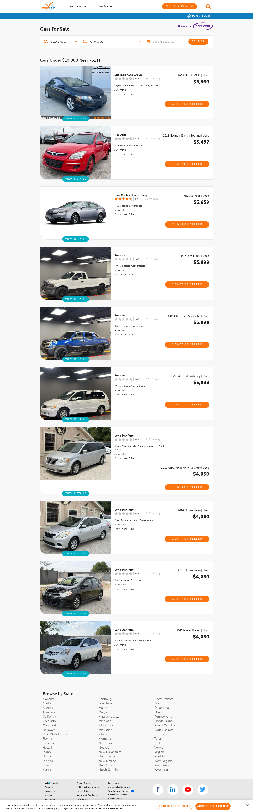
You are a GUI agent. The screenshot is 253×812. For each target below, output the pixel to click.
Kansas (47, 769)
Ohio (157, 703)
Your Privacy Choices (118, 791)
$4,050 (201, 474)
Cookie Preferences (117, 795)
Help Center (82, 799)
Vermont (160, 747)
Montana (105, 738)
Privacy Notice (83, 783)
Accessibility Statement (119, 787)
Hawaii (47, 747)
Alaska (47, 703)
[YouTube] (187, 789)
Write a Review (179, 6)
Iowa (46, 765)
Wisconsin (161, 765)
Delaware (49, 730)
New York (105, 765)
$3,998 (201, 322)
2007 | (194, 256)
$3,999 (201, 382)
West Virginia (163, 761)
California (49, 716)
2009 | (193, 75)
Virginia (159, 752)
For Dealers (113, 783)
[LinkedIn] (172, 789)
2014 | (193, 510)
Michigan (105, 721)
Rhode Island (163, 721)
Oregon (159, 712)
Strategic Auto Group (128, 75)
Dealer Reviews (76, 6)
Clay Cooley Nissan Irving (130, 195)
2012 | (186, 135)
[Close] (247, 805)
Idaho (47, 752)
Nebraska (105, 743)
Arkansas (49, 712)
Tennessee (161, 734)
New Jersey (107, 756)
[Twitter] (202, 789)
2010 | (185, 468)
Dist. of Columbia (55, 734)
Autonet (119, 255)
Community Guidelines (87, 795)
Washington (162, 756)
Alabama (49, 699)
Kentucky (105, 699)
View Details (76, 119)
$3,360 (201, 82)
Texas (158, 738)
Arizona (48, 707)
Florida (47, 738)
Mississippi (106, 730)
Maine (103, 707)
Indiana (48, 761)
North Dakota (163, 699)
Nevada (104, 747)
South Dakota (163, 730)
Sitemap (48, 795)
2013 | (196, 196)
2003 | (188, 316)
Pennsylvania (163, 716)
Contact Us (50, 791)
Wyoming (161, 769)
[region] (126, 806)
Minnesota (106, 725)
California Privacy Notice (88, 787)
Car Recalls (50, 799)
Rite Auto (120, 135)
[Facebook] (157, 789)
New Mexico (107, 761)
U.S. (47, 783)
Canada (54, 783)
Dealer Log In (201, 16)
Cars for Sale (106, 6)
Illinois (47, 756)
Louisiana (105, 703)
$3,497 (201, 142)
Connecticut (51, 725)
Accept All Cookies (213, 806)
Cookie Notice (115, 799)
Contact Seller (187, 104)
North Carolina (109, 769)
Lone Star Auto (124, 435)
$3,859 (201, 202)
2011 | (193, 570)
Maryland (105, 712)
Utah (157, 743)
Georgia (48, 743)
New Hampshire (110, 752)
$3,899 (201, 262)
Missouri (104, 734)
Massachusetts (109, 716)
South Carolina (164, 725)
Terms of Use (83, 791)
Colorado (49, 721)
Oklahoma (161, 707)
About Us (49, 787)
